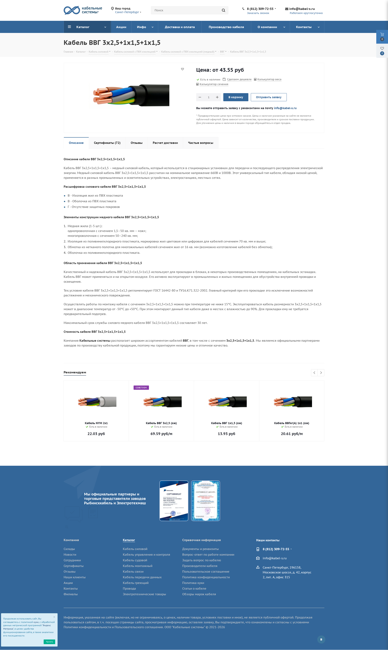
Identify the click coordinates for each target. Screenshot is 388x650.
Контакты (71, 588)
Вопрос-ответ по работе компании (208, 554)
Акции (68, 583)
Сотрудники (72, 560)
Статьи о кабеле (194, 588)
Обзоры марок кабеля (199, 594)
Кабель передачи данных (142, 577)
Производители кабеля (199, 566)
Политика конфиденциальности (206, 577)
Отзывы (70, 571)
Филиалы (71, 594)
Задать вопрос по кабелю (201, 560)
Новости (70, 554)
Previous (314, 372)
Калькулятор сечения (214, 84)
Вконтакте (321, 639)
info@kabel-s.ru (302, 9)
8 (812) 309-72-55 (260, 9)
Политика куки (193, 583)
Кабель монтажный (137, 566)
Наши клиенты (75, 577)
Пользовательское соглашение (205, 571)
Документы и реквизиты (200, 549)
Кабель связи (133, 571)
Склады (69, 549)
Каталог (129, 540)
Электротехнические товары (144, 594)
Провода (129, 588)
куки (36, 622)
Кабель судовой (135, 560)
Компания (71, 540)
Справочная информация (201, 540)
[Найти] (223, 10)
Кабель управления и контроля (146, 554)
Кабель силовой (135, 549)
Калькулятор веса (269, 79)
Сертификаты (74, 566)
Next (321, 372)
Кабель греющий (136, 583)
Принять (49, 642)
